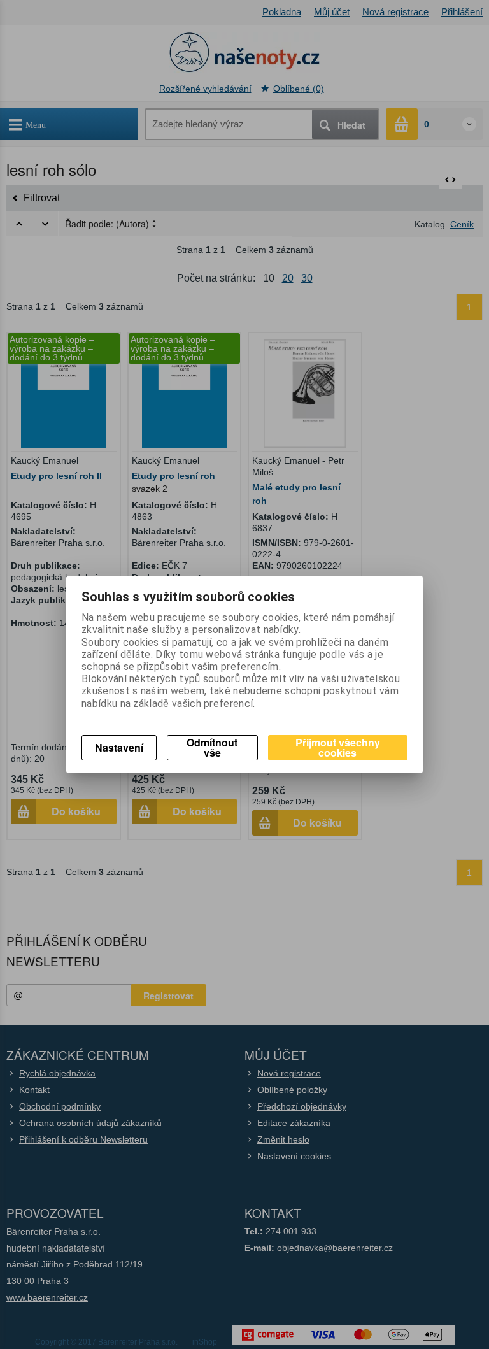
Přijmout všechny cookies (337, 747)
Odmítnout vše (212, 747)
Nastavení (119, 747)
